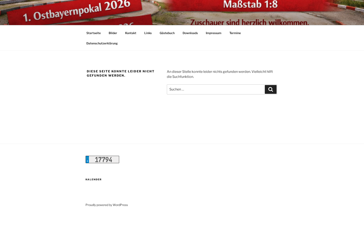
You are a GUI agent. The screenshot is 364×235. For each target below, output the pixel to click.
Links (148, 33)
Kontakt (130, 33)
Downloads (190, 33)
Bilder (113, 33)
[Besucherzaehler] (102, 162)
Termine (235, 33)
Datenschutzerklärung (102, 43)
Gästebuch (167, 33)
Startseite (93, 33)
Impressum (213, 33)
